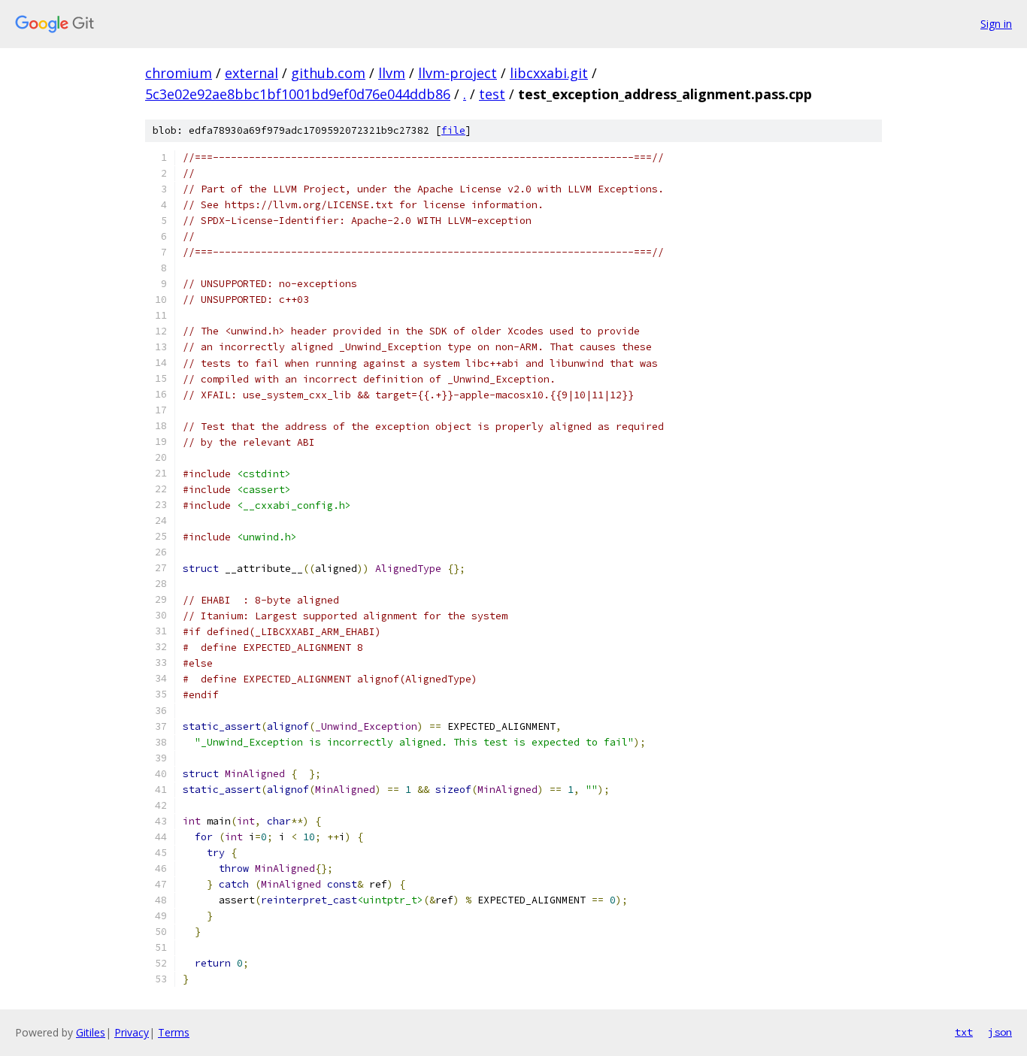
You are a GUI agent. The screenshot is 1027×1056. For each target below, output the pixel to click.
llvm (391, 73)
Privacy (131, 1032)
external (251, 73)
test (492, 94)
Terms (173, 1032)
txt (964, 1032)
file (453, 130)
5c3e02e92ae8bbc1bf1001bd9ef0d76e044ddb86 (297, 94)
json (1000, 1032)
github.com (328, 73)
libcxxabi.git (549, 73)
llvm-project (457, 73)
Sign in (996, 24)
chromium (178, 73)
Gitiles (90, 1032)
